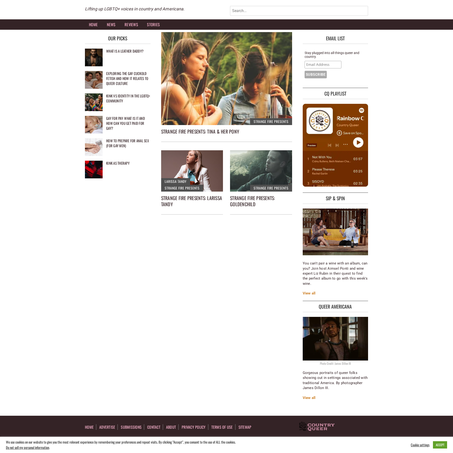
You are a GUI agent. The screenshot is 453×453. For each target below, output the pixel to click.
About (171, 427)
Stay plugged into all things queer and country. (332, 55)
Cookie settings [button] (420, 445)
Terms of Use (222, 427)
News (111, 24)
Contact (153, 427)
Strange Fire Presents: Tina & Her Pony (200, 131)
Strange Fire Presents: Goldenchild (252, 201)
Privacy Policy (194, 427)
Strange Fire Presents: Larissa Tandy (191, 201)
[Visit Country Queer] (317, 427)
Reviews (131, 24)
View (307, 293)
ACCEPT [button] (440, 444)
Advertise (107, 427)
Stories (153, 24)
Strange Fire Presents (271, 121)
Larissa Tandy (176, 181)
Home (93, 24)
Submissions (131, 427)
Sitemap (245, 427)
